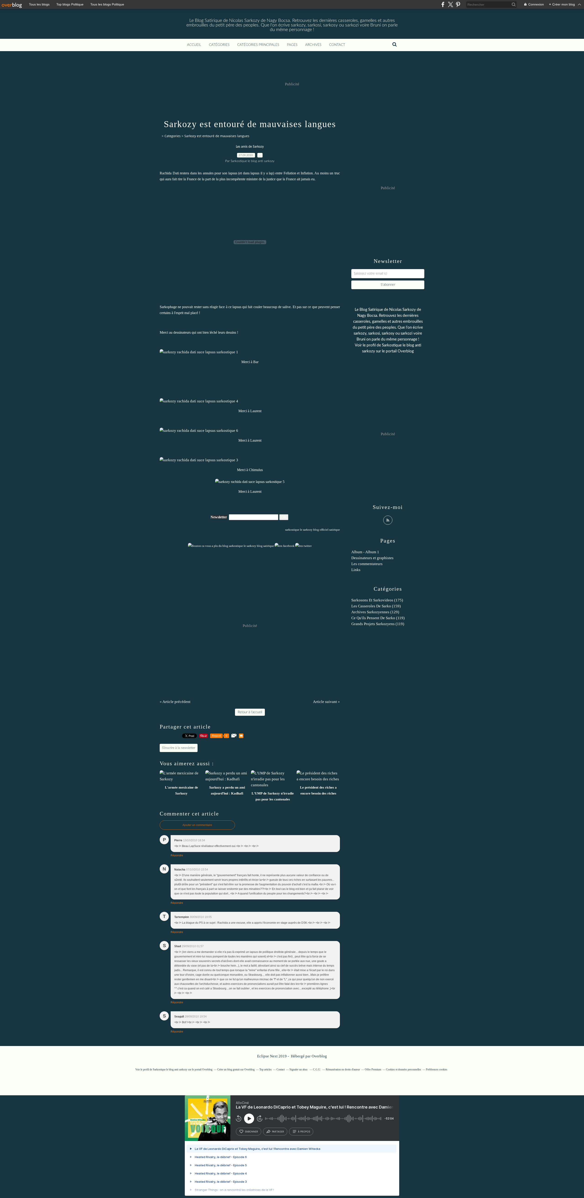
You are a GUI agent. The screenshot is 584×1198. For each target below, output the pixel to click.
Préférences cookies (436, 1069)
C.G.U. (317, 1069)
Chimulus (256, 470)
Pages (292, 45)
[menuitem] (194, 45)
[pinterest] (458, 4)
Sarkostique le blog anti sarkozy (170, 1069)
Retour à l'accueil (250, 712)
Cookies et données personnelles (403, 1069)
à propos (304, 1131)
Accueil (194, 45)
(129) (375, 612)
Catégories (219, 45)
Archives (313, 45)
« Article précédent (175, 702)
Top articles (265, 1069)
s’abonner (251, 1131)
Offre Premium (373, 1069)
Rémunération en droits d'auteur (343, 1069)
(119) (378, 618)
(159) (376, 606)
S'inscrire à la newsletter (178, 748)
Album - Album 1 (365, 552)
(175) (377, 600)
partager (278, 1131)
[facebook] (443, 4)
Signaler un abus (298, 1069)
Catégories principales (258, 45)
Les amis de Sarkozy (250, 146)
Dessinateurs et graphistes (372, 558)
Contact (337, 45)
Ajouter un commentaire (197, 825)
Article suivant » (326, 702)
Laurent (255, 411)
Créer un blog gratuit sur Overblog (236, 1069)
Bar (255, 362)
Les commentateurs (367, 564)
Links (355, 570)
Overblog (319, 1056)
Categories (172, 136)
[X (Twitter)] (450, 4)
